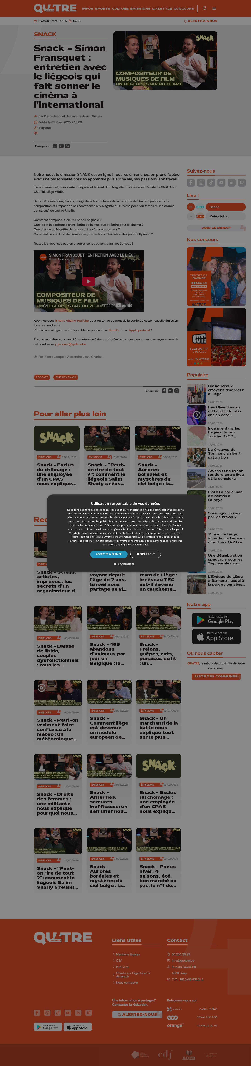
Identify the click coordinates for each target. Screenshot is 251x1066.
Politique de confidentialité (133, 544)
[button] (125, 564)
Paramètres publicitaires (83, 540)
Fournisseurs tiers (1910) (94, 525)
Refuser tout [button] (145, 554)
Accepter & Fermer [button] (109, 554)
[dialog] (125, 533)
